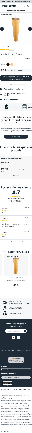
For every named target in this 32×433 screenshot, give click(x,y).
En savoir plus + (16, 175)
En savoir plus (16, 136)
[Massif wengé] (8, 64)
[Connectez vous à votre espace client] (24, 6)
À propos (4, 366)
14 (22, 242)
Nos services (5, 370)
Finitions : (3, 64)
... (19, 242)
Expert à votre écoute (15, 313)
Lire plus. (27, 58)
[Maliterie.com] (9, 6)
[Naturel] (11, 64)
